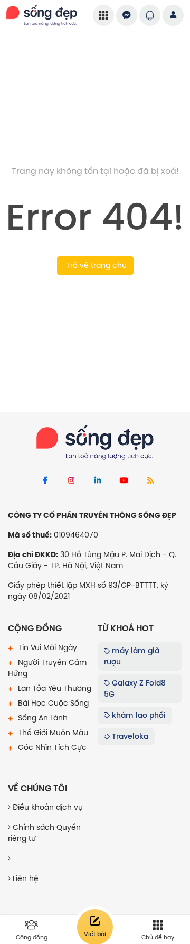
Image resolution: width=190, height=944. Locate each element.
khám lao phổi (138, 715)
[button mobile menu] (103, 15)
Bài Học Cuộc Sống (52, 703)
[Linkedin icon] (97, 481)
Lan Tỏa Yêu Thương (53, 688)
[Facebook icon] (44, 481)
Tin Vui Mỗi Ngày (46, 647)
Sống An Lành (42, 717)
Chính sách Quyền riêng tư (44, 833)
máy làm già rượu (131, 656)
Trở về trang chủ (95, 265)
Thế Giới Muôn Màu (52, 732)
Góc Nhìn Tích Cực (51, 747)
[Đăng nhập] (173, 15)
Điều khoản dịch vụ (47, 807)
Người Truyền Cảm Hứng (47, 668)
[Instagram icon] (71, 481)
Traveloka (129, 736)
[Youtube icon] (124, 481)
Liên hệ (25, 878)
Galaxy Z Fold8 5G (135, 688)
